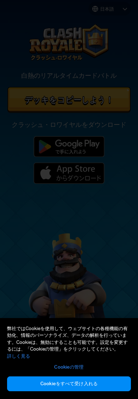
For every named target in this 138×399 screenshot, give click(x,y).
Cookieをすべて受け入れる (69, 383)
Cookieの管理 (69, 367)
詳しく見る (18, 356)
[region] (69, 358)
